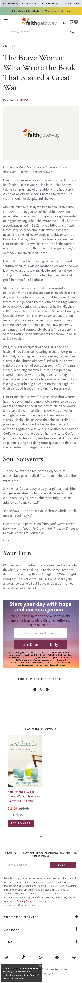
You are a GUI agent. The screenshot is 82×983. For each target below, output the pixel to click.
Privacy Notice (18, 978)
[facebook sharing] (34, 689)
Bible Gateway (50, 3)
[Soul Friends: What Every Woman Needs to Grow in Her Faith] (25, 761)
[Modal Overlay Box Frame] (41, 634)
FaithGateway (10, 3)
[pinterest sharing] (47, 689)
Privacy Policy (25, 901)
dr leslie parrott (17, 99)
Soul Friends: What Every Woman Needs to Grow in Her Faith (24, 796)
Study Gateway (71, 3)
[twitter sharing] (41, 689)
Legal (9, 942)
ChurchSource (30, 3)
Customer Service (21, 917)
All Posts (8, 46)
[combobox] (41, 32)
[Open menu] (6, 21)
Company (12, 929)
